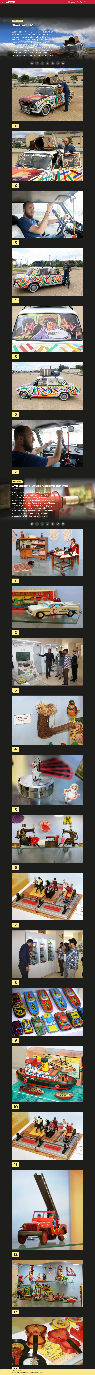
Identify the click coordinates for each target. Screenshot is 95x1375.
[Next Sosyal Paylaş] (32, 63)
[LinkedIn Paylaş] (47, 63)
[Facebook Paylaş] (37, 63)
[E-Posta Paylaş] (63, 63)
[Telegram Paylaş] (53, 63)
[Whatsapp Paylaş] (58, 63)
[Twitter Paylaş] (42, 63)
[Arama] (78, 2)
